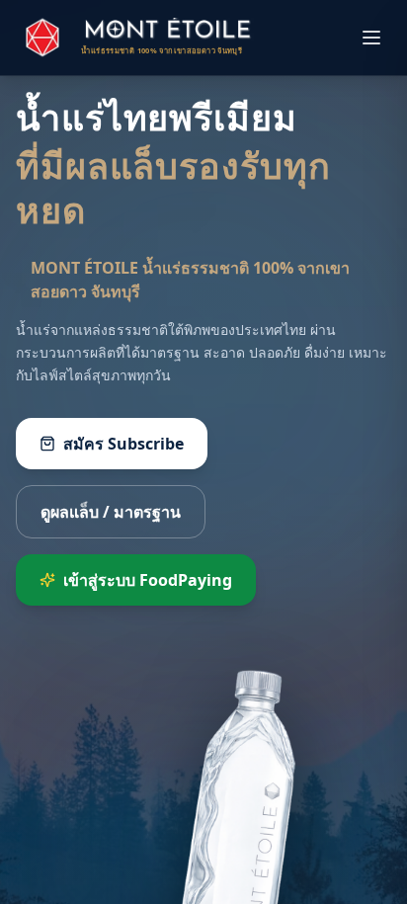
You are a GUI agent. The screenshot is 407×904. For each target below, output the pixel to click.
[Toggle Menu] (371, 37)
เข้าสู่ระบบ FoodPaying (147, 580)
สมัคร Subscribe (123, 443)
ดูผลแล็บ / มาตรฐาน (111, 512)
